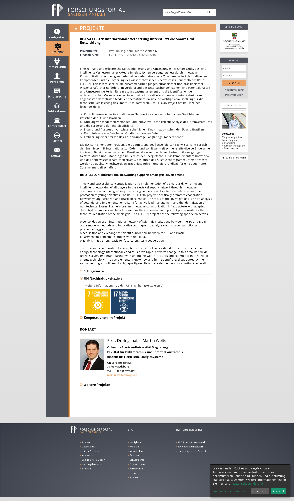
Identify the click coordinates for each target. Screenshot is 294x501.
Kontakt (57, 155)
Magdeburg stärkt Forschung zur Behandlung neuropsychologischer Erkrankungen (234, 143)
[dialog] (250, 480)
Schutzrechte (57, 96)
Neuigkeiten (57, 37)
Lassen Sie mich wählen (229, 491)
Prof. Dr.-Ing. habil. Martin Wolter (132, 51)
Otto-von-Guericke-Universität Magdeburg (137, 347)
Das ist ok (278, 491)
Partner (57, 141)
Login (235, 83)
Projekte (58, 52)
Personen (57, 82)
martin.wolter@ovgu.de (122, 375)
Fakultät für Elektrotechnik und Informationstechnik (145, 352)
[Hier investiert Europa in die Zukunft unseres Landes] (234, 41)
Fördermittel (57, 126)
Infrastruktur (57, 67)
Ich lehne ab (260, 491)
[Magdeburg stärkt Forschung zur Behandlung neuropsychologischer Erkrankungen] (234, 121)
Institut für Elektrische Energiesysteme (135, 357)
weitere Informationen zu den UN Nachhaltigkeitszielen (122, 285)
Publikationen (57, 111)
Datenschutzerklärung (248, 483)
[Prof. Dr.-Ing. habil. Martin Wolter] (92, 370)
